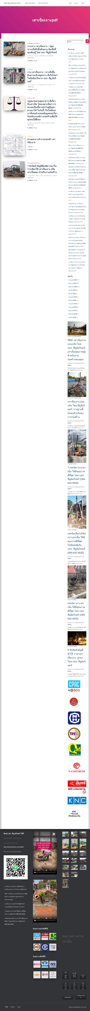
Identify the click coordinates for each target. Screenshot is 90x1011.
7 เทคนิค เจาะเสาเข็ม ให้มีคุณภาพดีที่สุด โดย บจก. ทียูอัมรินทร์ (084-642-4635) (76, 90)
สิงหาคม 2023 (72, 300)
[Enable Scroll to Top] (86, 1007)
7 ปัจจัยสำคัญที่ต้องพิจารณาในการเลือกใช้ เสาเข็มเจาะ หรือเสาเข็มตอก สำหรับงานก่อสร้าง (42, 169)
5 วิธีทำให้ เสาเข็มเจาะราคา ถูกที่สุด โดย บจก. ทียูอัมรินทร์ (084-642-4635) (77, 160)
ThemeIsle (83, 1007)
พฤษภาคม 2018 (72, 314)
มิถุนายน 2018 (72, 310)
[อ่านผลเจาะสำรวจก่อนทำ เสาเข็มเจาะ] (14, 145)
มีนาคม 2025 (71, 293)
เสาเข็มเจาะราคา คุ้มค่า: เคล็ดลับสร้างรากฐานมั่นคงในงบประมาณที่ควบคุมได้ (76, 194)
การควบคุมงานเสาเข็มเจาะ (33, 43)
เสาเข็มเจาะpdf (31, 98)
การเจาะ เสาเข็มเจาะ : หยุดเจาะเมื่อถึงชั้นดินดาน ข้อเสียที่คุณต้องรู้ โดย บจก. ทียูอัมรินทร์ (42, 49)
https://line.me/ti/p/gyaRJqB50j (12, 851)
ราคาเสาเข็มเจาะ (72, 646)
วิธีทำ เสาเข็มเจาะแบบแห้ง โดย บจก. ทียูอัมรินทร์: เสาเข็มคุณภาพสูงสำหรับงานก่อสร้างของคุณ (77, 68)
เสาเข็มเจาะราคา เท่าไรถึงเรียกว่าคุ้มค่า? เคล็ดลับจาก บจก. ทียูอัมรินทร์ (76, 219)
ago (35, 60)
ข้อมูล (82, 3)
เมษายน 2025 (72, 290)
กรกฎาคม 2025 (72, 280)
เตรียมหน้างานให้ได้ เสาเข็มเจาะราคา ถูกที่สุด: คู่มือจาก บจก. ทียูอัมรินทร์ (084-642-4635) (77, 169)
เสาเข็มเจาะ (30, 69)
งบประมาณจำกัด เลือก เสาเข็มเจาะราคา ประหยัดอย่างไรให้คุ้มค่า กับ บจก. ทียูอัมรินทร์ (77, 228)
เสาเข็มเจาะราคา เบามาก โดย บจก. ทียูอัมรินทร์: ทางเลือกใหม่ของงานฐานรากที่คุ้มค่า (76, 265)
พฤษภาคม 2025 (72, 286)
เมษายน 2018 (72, 317)
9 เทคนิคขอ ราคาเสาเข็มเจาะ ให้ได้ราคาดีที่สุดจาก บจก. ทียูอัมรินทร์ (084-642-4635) (77, 136)
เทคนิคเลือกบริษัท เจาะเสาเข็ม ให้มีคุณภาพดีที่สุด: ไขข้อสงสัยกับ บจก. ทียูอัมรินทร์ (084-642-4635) (16, 921)
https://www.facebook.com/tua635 (14, 847)
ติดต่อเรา (76, 3)
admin (69, 365)
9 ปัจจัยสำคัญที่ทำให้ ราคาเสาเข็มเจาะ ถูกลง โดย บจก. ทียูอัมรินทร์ (76, 126)
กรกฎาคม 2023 (72, 303)
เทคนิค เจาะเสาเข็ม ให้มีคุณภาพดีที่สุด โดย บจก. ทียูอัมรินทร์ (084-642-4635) (77, 114)
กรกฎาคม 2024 (72, 297)
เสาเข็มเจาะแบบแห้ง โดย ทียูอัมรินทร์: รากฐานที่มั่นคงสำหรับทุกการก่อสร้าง (77, 80)
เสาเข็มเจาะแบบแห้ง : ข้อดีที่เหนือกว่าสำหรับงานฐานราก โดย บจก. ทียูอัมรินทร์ (77, 56)
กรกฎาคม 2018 (72, 307)
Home (70, 3)
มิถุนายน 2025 (72, 283)
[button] (84, 3)
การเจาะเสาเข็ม (72, 464)
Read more (31, 58)
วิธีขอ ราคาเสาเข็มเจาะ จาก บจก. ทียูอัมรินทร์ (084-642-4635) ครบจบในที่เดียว (76, 148)
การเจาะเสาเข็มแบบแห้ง (74, 336)
